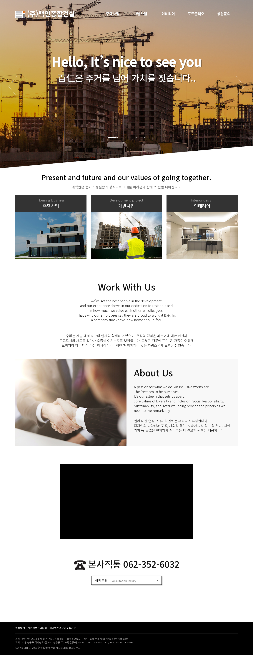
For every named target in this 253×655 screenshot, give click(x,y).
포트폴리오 (196, 13)
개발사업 (140, 13)
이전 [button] (12, 86)
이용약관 (20, 628)
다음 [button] (240, 86)
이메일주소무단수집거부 (62, 628)
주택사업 (112, 13)
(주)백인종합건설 (50, 13)
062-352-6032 (151, 563)
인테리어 (168, 13)
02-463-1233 (101, 642)
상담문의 (223, 13)
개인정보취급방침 (37, 628)
